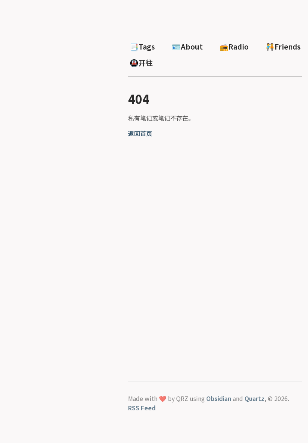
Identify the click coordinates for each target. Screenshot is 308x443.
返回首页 (140, 133)
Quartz (254, 398)
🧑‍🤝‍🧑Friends (283, 46)
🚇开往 (141, 62)
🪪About (187, 46)
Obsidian (218, 398)
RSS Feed (142, 407)
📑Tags (142, 46)
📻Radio (234, 46)
